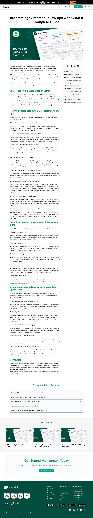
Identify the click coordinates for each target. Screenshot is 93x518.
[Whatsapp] (66, 510)
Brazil (19, 509)
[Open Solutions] (24, 7)
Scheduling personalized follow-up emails (74, 80)
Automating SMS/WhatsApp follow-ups (74, 88)
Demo (66, 7)
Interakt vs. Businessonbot (79, 497)
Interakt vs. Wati (76, 500)
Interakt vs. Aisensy (77, 489)
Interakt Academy (64, 497)
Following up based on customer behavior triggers (74, 99)
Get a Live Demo (51, 489)
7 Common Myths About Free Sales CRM (18, 446)
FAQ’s (61, 500)
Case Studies (63, 489)
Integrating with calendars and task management (74, 91)
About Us (49, 491)
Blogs (61, 495)
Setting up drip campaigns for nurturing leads (74, 94)
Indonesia (15, 509)
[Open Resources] (52, 7)
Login (70, 7)
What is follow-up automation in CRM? (73, 74)
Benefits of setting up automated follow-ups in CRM (73, 102)
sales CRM (53, 83)
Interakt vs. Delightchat (78, 493)
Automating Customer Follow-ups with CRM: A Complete (45, 446)
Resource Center (64, 491)
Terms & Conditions (51, 499)
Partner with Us (50, 494)
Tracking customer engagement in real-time (74, 85)
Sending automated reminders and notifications (74, 83)
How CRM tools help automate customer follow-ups (73, 77)
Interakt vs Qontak (77, 502)
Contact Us (49, 493)
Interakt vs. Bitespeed (78, 491)
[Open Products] (17, 7)
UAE (22, 509)
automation (15, 352)
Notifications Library (64, 493)
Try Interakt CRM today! (16, 374)
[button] (68, 65)
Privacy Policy (50, 497)
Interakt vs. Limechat (77, 495)
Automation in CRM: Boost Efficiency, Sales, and (73, 446)
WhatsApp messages (33, 150)
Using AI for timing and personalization (74, 97)
